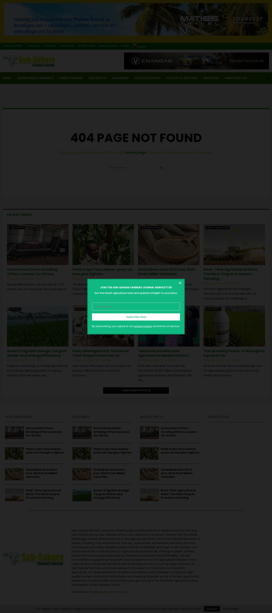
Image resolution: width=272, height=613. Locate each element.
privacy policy (143, 326)
